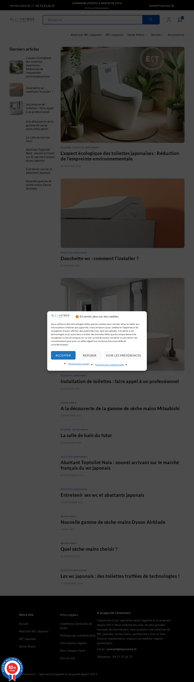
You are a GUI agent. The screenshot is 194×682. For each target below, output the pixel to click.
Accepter (63, 355)
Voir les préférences (123, 355)
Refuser (89, 355)
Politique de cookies (79, 363)
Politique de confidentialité (109, 364)
